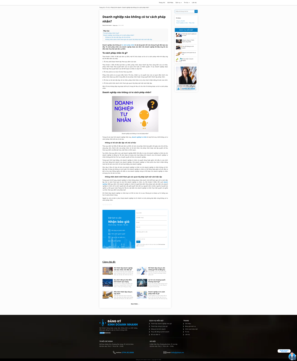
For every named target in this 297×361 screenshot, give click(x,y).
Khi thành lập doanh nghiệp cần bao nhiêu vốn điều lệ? (123, 269)
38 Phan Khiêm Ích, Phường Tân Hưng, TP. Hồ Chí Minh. (116, 344)
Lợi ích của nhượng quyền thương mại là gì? (156, 280)
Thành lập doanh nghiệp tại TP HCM (189, 34)
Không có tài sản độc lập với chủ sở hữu (117, 37)
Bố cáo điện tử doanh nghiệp (187, 59)
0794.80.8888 (128, 352)
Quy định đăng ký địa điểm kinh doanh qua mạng (123, 280)
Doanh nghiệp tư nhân (182, 23)
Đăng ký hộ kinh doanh (158, 329)
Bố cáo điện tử (155, 334)
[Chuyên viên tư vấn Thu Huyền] (186, 78)
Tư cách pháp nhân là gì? (111, 33)
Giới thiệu (188, 323)
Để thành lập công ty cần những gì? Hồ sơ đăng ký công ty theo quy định (156, 269)
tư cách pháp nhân (128, 45)
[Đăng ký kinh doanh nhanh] (118, 323)
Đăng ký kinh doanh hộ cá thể (189, 53)
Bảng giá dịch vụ (190, 326)
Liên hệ (187, 334)
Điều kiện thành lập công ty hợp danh (123, 292)
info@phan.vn (177, 352)
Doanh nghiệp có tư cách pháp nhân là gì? (156, 292)
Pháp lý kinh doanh (107, 25)
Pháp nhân (191, 23)
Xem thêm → (135, 304)
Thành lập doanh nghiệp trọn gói (161, 323)
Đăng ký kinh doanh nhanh (143, 359)
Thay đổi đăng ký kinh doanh (188, 47)
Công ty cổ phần (180, 21)
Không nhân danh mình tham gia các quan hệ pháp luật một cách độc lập (128, 39)
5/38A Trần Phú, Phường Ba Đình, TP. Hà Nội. (164, 344)
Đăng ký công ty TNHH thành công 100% (188, 40)
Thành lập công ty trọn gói (159, 326)
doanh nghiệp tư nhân (139, 137)
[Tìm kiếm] (196, 11)
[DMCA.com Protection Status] (105, 333)
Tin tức (187, 332)
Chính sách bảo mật (191, 329)
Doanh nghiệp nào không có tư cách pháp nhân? (118, 35)
